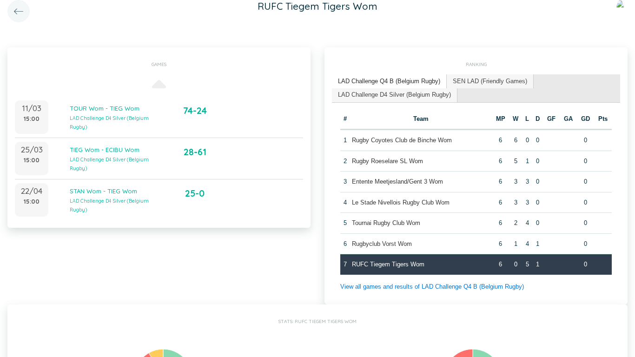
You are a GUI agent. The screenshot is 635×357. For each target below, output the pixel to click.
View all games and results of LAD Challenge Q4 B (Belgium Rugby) (432, 286)
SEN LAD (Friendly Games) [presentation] (490, 81)
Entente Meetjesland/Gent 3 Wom (397, 181)
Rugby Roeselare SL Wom (387, 161)
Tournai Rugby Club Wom (386, 222)
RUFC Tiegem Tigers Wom (388, 264)
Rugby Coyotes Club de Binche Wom (402, 140)
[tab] (389, 81)
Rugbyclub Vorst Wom (382, 243)
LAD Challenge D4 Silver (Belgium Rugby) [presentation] (394, 94)
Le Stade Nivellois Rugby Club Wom (401, 202)
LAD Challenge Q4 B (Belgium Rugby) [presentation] (389, 81)
